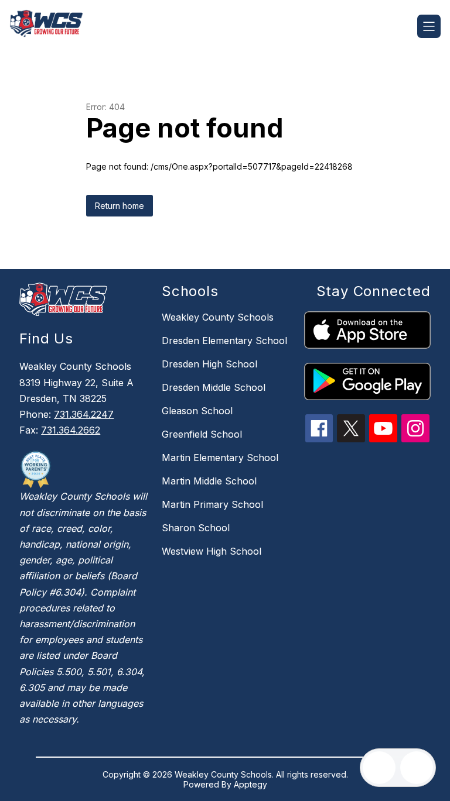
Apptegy (250, 784)
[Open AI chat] (416, 767)
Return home (119, 206)
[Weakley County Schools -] (53, 26)
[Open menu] (429, 26)
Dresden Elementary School (224, 340)
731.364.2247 (84, 414)
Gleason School (197, 411)
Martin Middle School (209, 481)
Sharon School (196, 528)
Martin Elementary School (220, 457)
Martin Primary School (212, 504)
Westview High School (211, 551)
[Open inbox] (379, 767)
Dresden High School (209, 364)
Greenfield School (202, 434)
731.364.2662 (70, 430)
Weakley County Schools (218, 317)
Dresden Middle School (213, 387)
